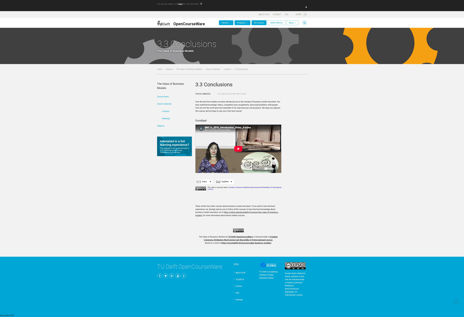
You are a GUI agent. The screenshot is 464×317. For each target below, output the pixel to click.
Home (159, 69)
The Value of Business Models (189, 69)
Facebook (159, 275)
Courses (169, 69)
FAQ (286, 14)
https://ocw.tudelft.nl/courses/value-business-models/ (246, 243)
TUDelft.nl (240, 279)
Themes (224, 23)
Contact (277, 14)
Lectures (227, 69)
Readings (166, 118)
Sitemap (239, 300)
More (291, 23)
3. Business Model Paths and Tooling (232, 94)
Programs (241, 23)
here (180, 4)
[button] (305, 7)
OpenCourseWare (189, 23)
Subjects (160, 126)
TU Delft (183, 275)
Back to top (456, 301)
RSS (171, 275)
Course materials (213, 69)
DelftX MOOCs (276, 23)
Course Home (163, 96)
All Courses (259, 23)
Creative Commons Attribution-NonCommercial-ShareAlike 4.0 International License (294, 288)
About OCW (263, 14)
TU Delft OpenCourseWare (240, 237)
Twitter (165, 275)
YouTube (177, 275)
